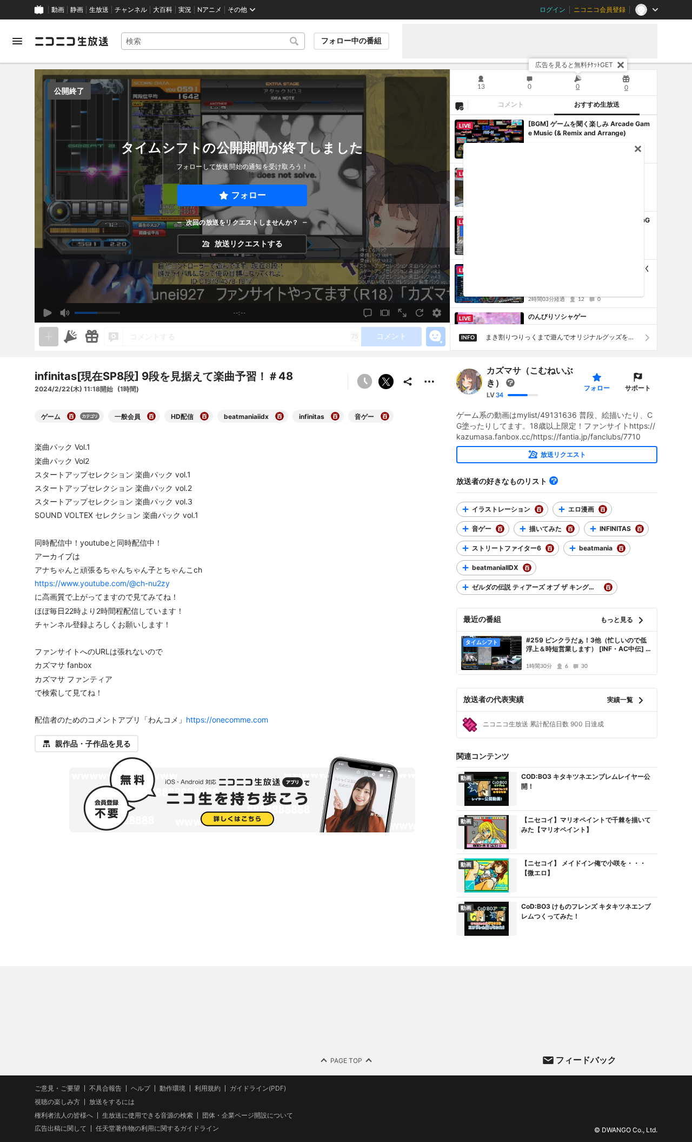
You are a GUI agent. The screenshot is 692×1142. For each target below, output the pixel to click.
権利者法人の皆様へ (64, 1115)
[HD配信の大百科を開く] (204, 416)
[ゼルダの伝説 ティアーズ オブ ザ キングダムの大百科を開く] (608, 587)
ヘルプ (140, 1088)
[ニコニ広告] (70, 336)
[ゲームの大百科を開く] (71, 416)
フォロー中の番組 (351, 40)
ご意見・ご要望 (57, 1088)
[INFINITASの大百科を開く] (639, 528)
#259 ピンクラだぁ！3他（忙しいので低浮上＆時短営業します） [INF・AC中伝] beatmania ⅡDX (588, 645)
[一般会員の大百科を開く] (151, 416)
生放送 (99, 9)
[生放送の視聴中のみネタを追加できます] (48, 336)
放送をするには (112, 1102)
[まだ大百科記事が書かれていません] (510, 382)
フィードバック (586, 1059)
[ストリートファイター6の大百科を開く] (549, 548)
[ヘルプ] (553, 480)
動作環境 (172, 1088)
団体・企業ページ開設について (247, 1115)
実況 (184, 9)
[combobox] (213, 41)
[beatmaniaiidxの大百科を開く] (279, 416)
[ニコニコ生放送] (71, 41)
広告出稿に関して (60, 1129)
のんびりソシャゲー (557, 316)
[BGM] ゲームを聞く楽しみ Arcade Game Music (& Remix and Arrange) (589, 128)
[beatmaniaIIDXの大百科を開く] (527, 567)
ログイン (552, 9)
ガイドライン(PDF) (258, 1088)
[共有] (407, 381)
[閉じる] (620, 64)
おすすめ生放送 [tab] (597, 104)
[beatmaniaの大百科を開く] (621, 548)
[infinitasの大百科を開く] (335, 416)
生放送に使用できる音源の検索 (147, 1115)
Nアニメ (209, 9)
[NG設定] (459, 105)
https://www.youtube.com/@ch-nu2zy (102, 583)
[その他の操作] (429, 381)
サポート (638, 388)
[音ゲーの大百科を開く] (385, 416)
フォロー (248, 195)
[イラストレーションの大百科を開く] (539, 509)
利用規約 (208, 1088)
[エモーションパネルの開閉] (435, 336)
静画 (76, 9)
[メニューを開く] (17, 41)
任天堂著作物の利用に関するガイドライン (157, 1129)
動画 (57, 9)
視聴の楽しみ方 (57, 1102)
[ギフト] (92, 336)
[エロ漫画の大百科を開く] (602, 509)
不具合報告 (105, 1088)
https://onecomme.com (227, 719)
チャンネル (131, 9)
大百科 (162, 9)
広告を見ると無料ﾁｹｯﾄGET (574, 65)
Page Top (346, 1060)
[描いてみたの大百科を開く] (570, 528)
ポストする (386, 381)
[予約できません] (364, 381)
